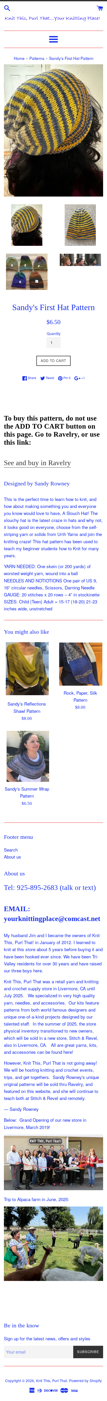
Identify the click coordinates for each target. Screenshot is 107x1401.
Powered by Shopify (85, 1380)
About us (12, 856)
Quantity (54, 333)
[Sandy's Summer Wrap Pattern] (27, 756)
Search (11, 849)
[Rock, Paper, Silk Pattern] (80, 664)
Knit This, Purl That (51, 1380)
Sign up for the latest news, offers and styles (47, 1338)
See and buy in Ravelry (37, 463)
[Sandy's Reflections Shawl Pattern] (27, 669)
